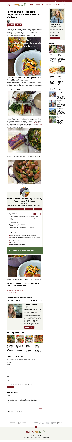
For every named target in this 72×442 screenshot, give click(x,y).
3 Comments (33, 21)
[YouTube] (58, 1)
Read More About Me (29, 327)
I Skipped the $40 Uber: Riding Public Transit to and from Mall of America (60, 104)
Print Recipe (38, 208)
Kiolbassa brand (26, 154)
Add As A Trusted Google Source (13, 26)
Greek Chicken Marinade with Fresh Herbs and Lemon (28, 348)
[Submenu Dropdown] (42, 4)
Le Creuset (39, 124)
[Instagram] (56, 1)
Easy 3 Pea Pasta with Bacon (13, 294)
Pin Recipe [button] (20, 208)
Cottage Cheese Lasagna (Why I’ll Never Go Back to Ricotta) (52, 80)
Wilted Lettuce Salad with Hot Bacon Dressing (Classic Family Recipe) (60, 80)
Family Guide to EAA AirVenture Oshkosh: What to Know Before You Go (60, 112)
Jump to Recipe (10, 24)
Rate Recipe (18, 24)
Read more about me (55, 38)
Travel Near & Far (56, 4)
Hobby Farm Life (39, 4)
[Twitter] (62, 1)
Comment (9, 364)
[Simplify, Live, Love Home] (16, 4)
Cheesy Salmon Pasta (11, 292)
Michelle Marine (14, 21)
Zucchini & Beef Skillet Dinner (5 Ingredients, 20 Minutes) (10, 348)
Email (8, 380)
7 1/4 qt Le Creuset (37, 122)
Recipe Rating (9, 361)
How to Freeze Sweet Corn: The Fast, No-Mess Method (53, 58)
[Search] (64, 4)
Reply (40, 396)
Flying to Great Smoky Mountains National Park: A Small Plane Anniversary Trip (60, 95)
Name (8, 376)
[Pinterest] (64, 1)
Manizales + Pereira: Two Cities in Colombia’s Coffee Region (60, 121)
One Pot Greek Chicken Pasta (13, 287)
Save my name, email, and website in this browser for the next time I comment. (20, 384)
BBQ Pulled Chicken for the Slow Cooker (15, 290)
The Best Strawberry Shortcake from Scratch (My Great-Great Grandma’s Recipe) (61, 60)
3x (39, 213)
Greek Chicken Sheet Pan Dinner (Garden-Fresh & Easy (38, 348)
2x (37, 213)
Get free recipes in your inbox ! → (13, 1)
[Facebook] (60, 1)
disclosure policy (36, 26)
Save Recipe (11, 208)
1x (34, 213)
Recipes (32, 4)
